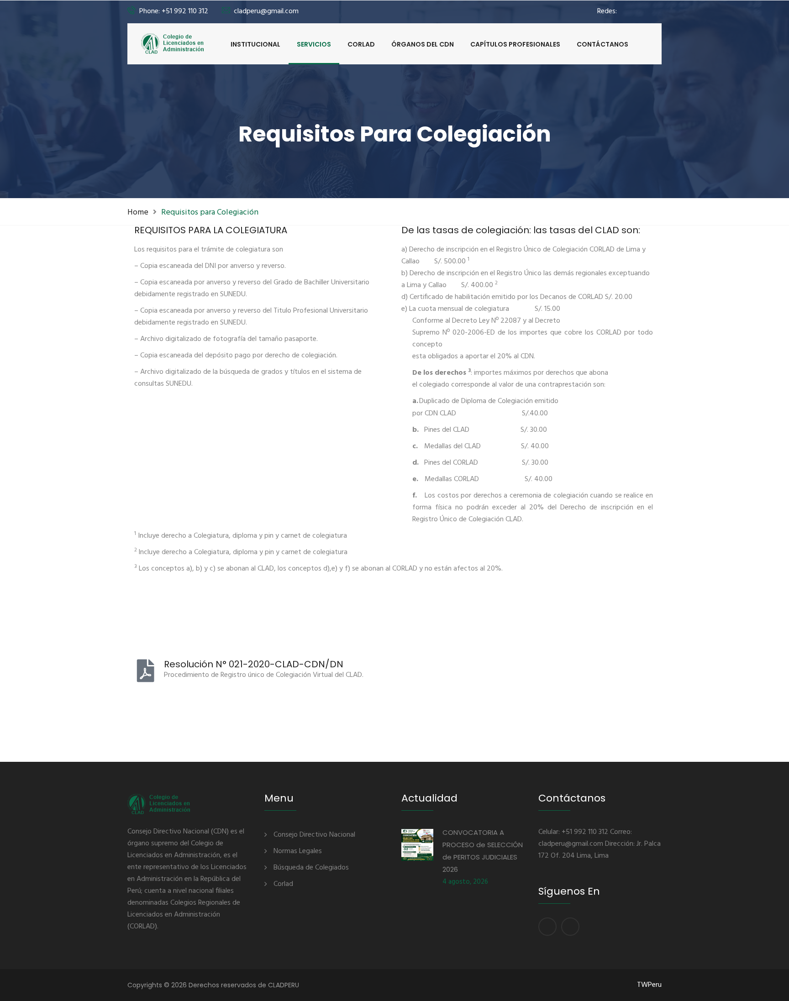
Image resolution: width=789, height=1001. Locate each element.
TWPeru (649, 985)
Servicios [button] (314, 44)
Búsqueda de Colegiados (311, 868)
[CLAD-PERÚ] (172, 43)
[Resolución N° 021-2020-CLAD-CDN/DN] (145, 670)
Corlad (361, 44)
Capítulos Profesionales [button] (515, 44)
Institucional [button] (255, 44)
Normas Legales (298, 851)
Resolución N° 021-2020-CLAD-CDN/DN (253, 664)
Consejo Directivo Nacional (314, 835)
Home (137, 212)
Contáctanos (602, 44)
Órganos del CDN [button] (422, 44)
